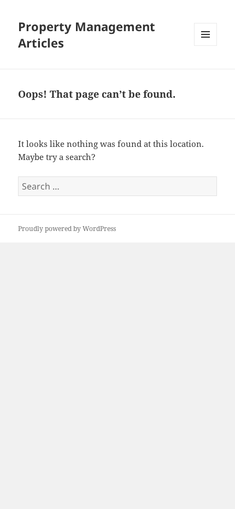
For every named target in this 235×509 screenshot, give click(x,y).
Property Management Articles (86, 34)
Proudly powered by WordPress (67, 228)
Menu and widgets (206, 45)
